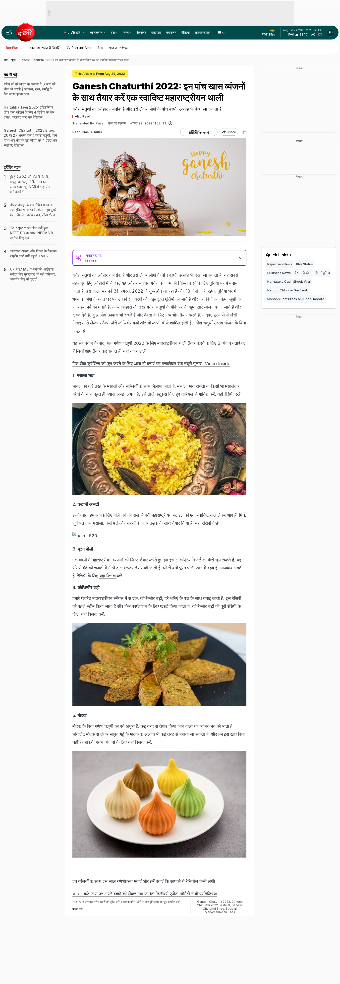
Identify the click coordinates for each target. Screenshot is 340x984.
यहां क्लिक (107, 575)
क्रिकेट (141, 32)
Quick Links (277, 254)
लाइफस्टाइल (202, 32)
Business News (279, 273)
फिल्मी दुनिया (322, 273)
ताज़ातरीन (96, 32)
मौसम (100, 48)
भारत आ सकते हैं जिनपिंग (45, 48)
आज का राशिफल (119, 48)
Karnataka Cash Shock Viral (289, 281)
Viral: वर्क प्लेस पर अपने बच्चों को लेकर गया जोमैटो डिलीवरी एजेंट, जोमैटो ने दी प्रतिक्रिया (144, 893)
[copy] (244, 132)
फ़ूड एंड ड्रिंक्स (117, 123)
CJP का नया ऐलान (79, 48)
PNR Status (304, 264)
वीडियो (185, 32)
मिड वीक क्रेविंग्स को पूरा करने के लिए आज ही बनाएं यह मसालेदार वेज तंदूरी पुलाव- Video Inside (151, 363)
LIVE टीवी (74, 32)
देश (113, 32)
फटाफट (156, 32)
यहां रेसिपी (226, 394)
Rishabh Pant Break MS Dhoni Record (295, 299)
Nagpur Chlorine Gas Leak (287, 290)
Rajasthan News (279, 264)
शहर (126, 32)
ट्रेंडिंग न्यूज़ (12, 167)
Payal (100, 123)
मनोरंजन (171, 32)
